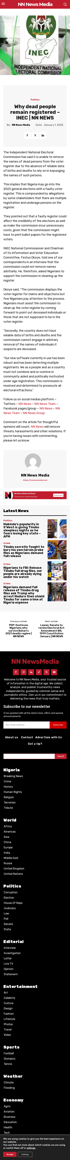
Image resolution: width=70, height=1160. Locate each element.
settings (31, 1148)
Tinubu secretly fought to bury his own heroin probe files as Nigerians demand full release (23, 551)
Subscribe (58, 725)
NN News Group (34, 413)
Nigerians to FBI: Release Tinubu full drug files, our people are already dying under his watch (22, 572)
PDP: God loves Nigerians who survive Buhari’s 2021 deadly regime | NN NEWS (18, 631)
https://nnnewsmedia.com (35, 480)
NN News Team (45, 404)
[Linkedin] (42, 135)
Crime (6, 543)
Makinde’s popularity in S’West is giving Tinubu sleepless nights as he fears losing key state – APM (22, 530)
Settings (25, 1154)
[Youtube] (54, 672)
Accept (10, 1154)
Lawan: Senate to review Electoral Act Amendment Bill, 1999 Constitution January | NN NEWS (51, 631)
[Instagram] (24, 672)
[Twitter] (35, 135)
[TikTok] (39, 672)
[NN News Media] (35, 461)
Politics (35, 99)
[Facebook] (27, 135)
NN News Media (21, 125)
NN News (24, 404)
